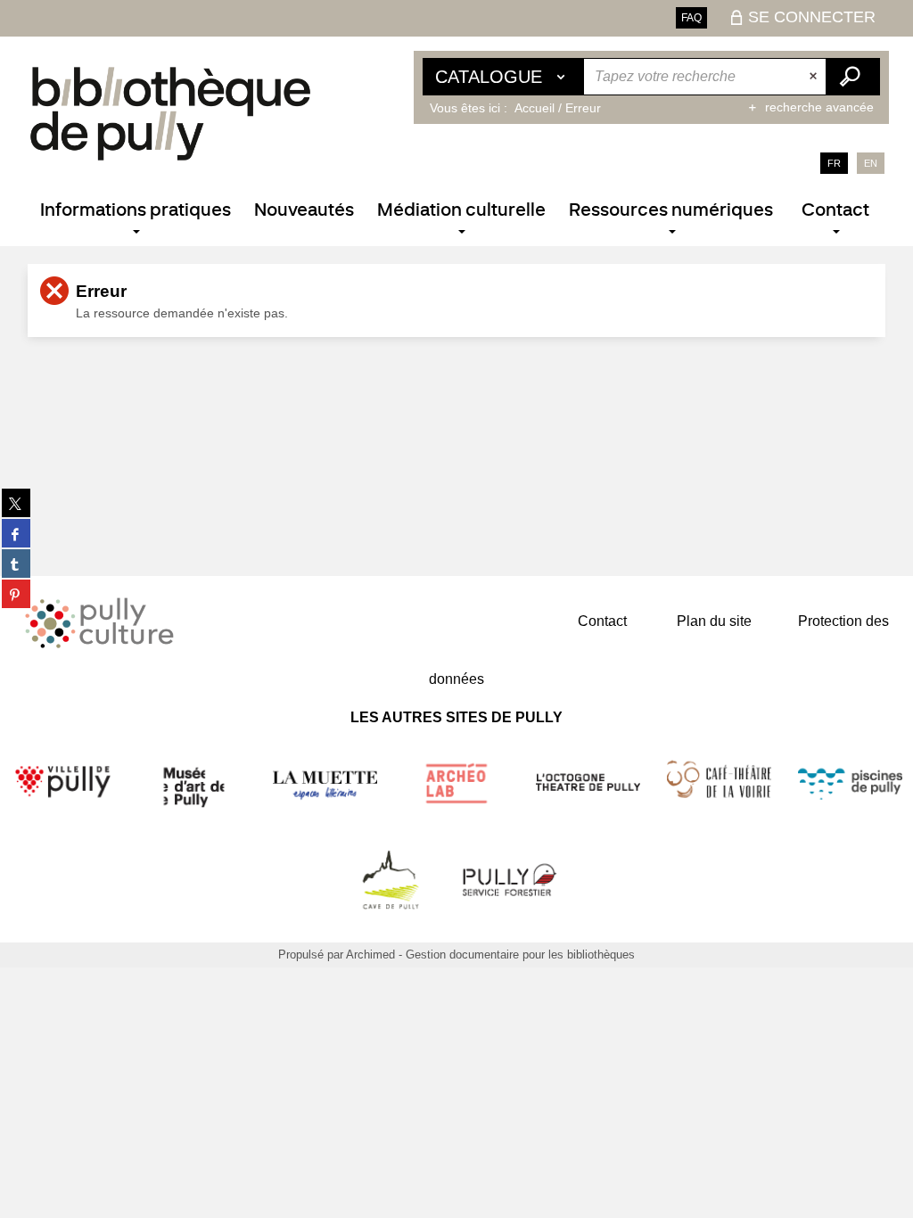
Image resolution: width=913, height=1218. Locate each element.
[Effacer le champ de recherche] (815, 77)
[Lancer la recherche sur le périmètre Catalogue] (852, 77)
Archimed (370, 954)
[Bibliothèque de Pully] (170, 113)
